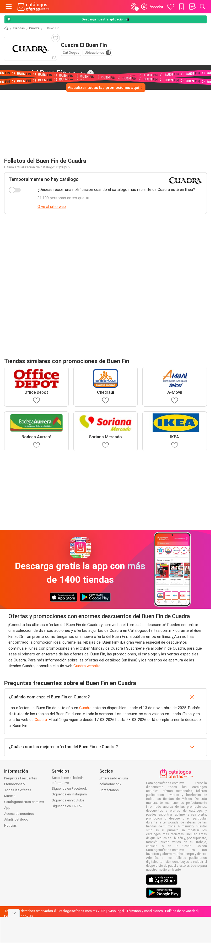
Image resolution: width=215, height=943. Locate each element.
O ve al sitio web (51, 206)
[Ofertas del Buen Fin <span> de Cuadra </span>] (90, 73)
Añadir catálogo (16, 819)
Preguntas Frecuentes (20, 778)
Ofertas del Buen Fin (44, 73)
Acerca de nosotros (19, 814)
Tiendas (19, 28)
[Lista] (192, 6)
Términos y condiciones (144, 911)
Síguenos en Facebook (69, 788)
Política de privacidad (181, 911)
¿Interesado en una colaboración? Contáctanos (113, 784)
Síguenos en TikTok (67, 806)
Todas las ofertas (17, 790)
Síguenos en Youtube (68, 800)
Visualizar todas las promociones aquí (103, 87)
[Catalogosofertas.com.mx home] (33, 7)
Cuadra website (87, 666)
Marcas (9, 796)
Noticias (10, 825)
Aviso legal (116, 911)
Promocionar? (14, 784)
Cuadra (34, 28)
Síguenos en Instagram (69, 794)
